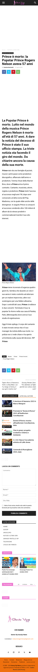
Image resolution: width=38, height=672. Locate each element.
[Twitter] (9, 72)
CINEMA (24, 584)
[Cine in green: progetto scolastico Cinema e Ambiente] (7, 432)
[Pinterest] (13, 72)
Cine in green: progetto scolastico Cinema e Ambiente (22, 432)
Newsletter (6, 662)
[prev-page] (3, 459)
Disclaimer (14, 662)
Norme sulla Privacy (19, 669)
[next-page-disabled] (6, 592)
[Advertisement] (19, 28)
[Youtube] (30, 652)
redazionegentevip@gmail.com (22, 639)
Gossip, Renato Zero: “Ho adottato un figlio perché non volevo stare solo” (28, 386)
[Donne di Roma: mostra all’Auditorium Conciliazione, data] (7, 424)
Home (3, 50)
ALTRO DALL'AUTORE (26, 396)
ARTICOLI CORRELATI (10, 396)
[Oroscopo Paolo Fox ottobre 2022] (28, 562)
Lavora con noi (31, 662)
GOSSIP (5, 529)
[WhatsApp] (18, 72)
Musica (10, 356)
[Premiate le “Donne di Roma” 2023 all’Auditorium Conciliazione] (7, 413)
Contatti (12, 660)
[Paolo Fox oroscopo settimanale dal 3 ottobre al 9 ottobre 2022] (10, 562)
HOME (5, 526)
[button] (3, 2)
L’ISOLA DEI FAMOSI (9, 545)
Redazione (19, 660)
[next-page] (6, 459)
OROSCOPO (7, 532)
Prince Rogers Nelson (8, 359)
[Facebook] (4, 72)
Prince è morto (23, 356)
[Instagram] (14, 652)
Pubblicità (22, 662)
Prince (15, 356)
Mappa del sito (28, 660)
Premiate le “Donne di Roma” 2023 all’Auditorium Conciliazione (24, 413)
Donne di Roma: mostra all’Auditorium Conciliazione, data (24, 423)
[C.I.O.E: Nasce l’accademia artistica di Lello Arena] (7, 442)
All (18, 584)
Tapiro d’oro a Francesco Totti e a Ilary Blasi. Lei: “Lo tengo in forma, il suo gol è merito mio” (10, 386)
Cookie (32, 667)
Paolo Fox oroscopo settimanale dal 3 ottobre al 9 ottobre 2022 (10, 572)
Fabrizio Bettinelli (8, 67)
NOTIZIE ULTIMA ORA (13, 50)
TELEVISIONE (7, 542)
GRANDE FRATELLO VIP (11, 539)
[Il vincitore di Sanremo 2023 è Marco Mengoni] (7, 403)
